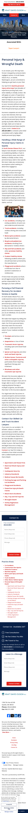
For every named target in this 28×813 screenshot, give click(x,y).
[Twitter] (12, 715)
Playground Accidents (13, 485)
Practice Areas (8, 561)
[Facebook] (8, 715)
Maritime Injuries (10, 571)
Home (4, 15)
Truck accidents (10, 228)
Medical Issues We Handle (14, 477)
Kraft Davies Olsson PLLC (13, 148)
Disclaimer (14, 740)
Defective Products (11, 569)
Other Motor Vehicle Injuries (14, 580)
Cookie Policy (7, 765)
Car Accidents (9, 565)
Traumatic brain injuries (14, 344)
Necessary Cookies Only (9, 808)
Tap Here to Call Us (14, 4)
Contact (5, 450)
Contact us (15, 128)
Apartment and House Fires (15, 463)
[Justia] (19, 715)
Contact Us (14, 15)
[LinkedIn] (15, 715)
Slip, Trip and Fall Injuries (14, 497)
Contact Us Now (14, 554)
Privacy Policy (14, 742)
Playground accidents (13, 266)
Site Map (14, 745)
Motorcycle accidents (12, 236)
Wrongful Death (11, 500)
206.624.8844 (11, 707)
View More (5, 732)
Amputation (9, 341)
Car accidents (10, 221)
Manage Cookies (18, 765)
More (23, 15)
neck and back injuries (13, 354)
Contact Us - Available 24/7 (14, 627)
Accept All (9, 804)
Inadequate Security (12, 471)
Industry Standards (12, 474)
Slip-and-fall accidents (13, 249)
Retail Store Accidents (13, 494)
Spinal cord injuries (12, 352)
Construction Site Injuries (13, 567)
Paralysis (8, 336)
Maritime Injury (17, 769)
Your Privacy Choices (12, 763)
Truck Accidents (10, 578)
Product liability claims (13, 256)
